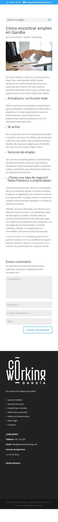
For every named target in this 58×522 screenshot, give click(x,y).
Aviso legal (12, 420)
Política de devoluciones (18, 416)
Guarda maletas (15, 400)
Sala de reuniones (16, 404)
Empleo (27, 37)
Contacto (12, 424)
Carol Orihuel (15, 37)
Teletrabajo (37, 37)
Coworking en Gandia (17, 408)
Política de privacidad (17, 412)
